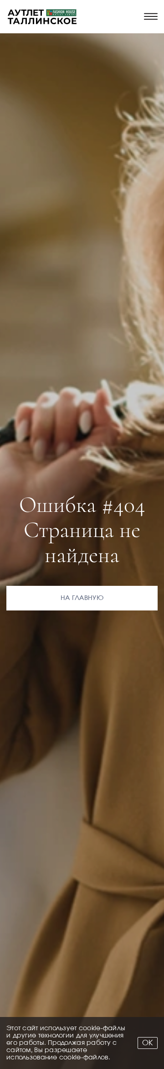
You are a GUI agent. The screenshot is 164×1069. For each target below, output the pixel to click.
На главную (82, 598)
